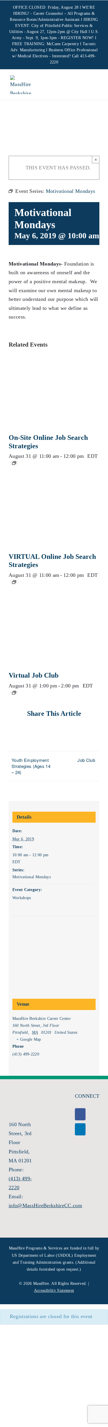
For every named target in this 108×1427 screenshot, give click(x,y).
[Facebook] (80, 1114)
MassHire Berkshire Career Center (41, 1018)
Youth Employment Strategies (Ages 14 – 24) (31, 766)
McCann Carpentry (63, 44)
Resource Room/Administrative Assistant (44, 19)
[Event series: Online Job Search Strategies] (14, 463)
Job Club (86, 760)
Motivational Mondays (31, 877)
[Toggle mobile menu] (93, 85)
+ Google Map (28, 1039)
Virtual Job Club (33, 675)
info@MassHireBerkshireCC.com (45, 1205)
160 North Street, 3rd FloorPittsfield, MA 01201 (20, 1142)
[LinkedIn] (80, 1129)
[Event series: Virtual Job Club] (14, 692)
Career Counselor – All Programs (61, 13)
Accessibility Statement (54, 1290)
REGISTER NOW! (77, 38)
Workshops (21, 898)
